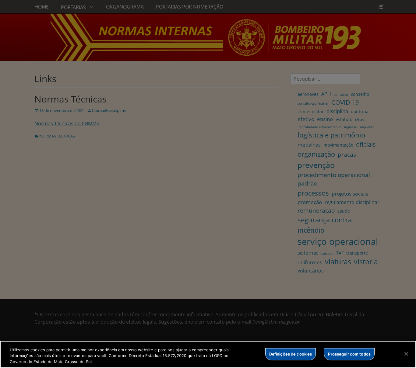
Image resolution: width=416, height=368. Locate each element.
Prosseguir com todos (349, 353)
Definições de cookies (290, 353)
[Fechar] (406, 353)
